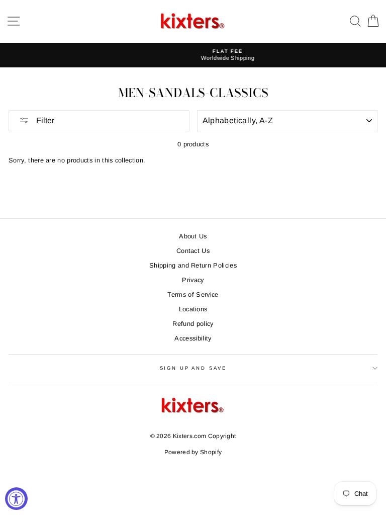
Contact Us (193, 250)
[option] (199, 55)
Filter (44, 120)
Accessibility (192, 338)
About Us (193, 236)
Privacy (193, 280)
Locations (193, 309)
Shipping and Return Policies (193, 265)
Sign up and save (193, 368)
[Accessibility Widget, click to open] (16, 498)
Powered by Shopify (193, 452)
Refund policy (192, 323)
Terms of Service (192, 294)
